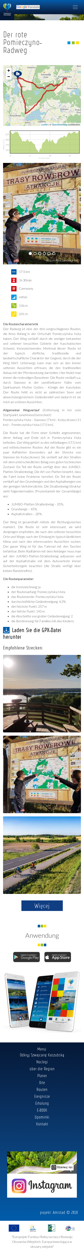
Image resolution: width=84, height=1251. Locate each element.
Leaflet (44, 124)
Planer (42, 1075)
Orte (42, 1082)
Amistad (59, 1212)
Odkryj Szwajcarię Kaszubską (42, 1054)
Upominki (42, 1117)
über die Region (42, 1068)
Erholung (42, 1103)
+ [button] (8, 70)
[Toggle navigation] (75, 7)
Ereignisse (42, 1096)
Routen (42, 1089)
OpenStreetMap (59, 124)
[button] (30, 253)
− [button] (8, 76)
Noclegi (42, 1061)
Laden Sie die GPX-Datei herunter (32, 633)
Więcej (42, 906)
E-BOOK (42, 1110)
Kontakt (42, 1123)
